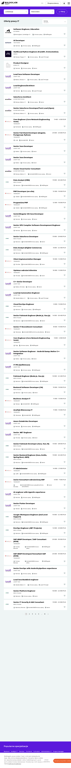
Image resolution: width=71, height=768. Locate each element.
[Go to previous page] (23, 614)
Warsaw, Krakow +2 (20, 174)
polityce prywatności (14, 764)
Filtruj (63, 12)
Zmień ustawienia (46, 761)
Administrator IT (46, 751)
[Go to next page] (48, 614)
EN (42, 3)
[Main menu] (69, 3)
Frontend (29, 751)
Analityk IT (14, 751)
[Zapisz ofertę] (65, 34)
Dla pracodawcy (53, 3)
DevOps (21, 751)
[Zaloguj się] (64, 3)
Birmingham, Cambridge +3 (22, 34)
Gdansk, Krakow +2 (20, 298)
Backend (6, 751)
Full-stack (36, 751)
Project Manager (58, 751)
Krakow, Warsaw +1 (20, 79)
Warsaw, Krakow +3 (20, 102)
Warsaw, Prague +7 (20, 57)
